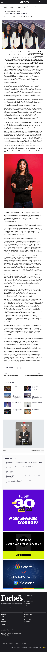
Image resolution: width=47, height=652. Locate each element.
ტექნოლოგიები (18, 7)
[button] (2, 2)
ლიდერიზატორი (35, 409)
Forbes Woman (27, 619)
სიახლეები (3, 614)
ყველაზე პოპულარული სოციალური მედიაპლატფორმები (17, 410)
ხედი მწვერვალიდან (16, 402)
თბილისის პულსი (16, 386)
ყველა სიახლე (11, 7)
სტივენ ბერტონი (8, 16)
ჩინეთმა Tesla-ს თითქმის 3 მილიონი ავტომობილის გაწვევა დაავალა (21, 466)
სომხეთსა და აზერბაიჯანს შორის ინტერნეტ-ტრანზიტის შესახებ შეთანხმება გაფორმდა (16, 396)
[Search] (39, 2)
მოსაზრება (3, 619)
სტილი (25, 616)
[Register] (42, 2)
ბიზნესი (3, 616)
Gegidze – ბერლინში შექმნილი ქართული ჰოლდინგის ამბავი (36, 388)
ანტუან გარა (17, 16)
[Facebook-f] (2, 608)
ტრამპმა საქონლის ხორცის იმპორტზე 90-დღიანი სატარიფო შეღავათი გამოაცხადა (24, 462)
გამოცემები (27, 621)
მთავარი (5, 7)
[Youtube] (7, 608)
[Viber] (13, 608)
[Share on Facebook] (16, 368)
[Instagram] (5, 608)
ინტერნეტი (24, 7)
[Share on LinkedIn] (22, 368)
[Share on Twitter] (19, 368)
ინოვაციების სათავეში (37, 402)
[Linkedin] (10, 608)
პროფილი (3, 621)
